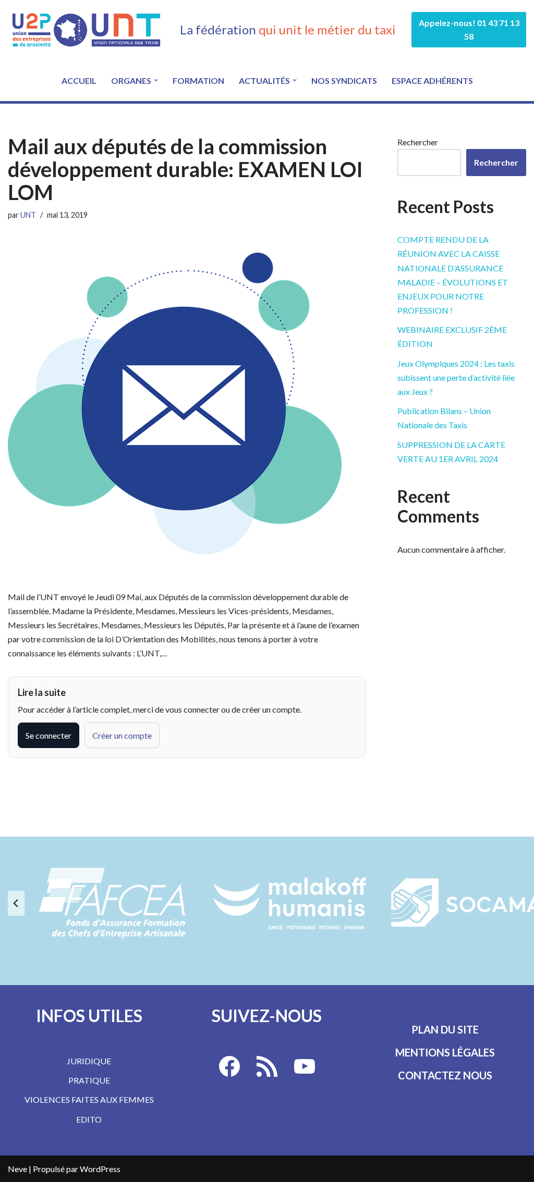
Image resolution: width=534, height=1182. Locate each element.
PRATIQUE (89, 1080)
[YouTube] (304, 1066)
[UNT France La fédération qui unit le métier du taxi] (86, 29)
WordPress (100, 1169)
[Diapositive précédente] (16, 903)
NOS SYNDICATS (344, 80)
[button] (156, 80)
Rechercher (417, 142)
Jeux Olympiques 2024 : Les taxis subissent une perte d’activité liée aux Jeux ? (456, 377)
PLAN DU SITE (445, 1029)
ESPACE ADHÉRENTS (432, 80)
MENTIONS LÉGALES (445, 1052)
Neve (17, 1169)
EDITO (89, 1119)
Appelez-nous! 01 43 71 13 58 (469, 29)
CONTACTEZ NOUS (445, 1075)
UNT (28, 214)
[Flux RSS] (267, 1066)
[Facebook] (229, 1066)
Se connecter (48, 735)
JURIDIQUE (89, 1061)
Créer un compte (122, 735)
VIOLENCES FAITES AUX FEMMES (89, 1099)
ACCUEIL (79, 80)
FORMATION (198, 80)
